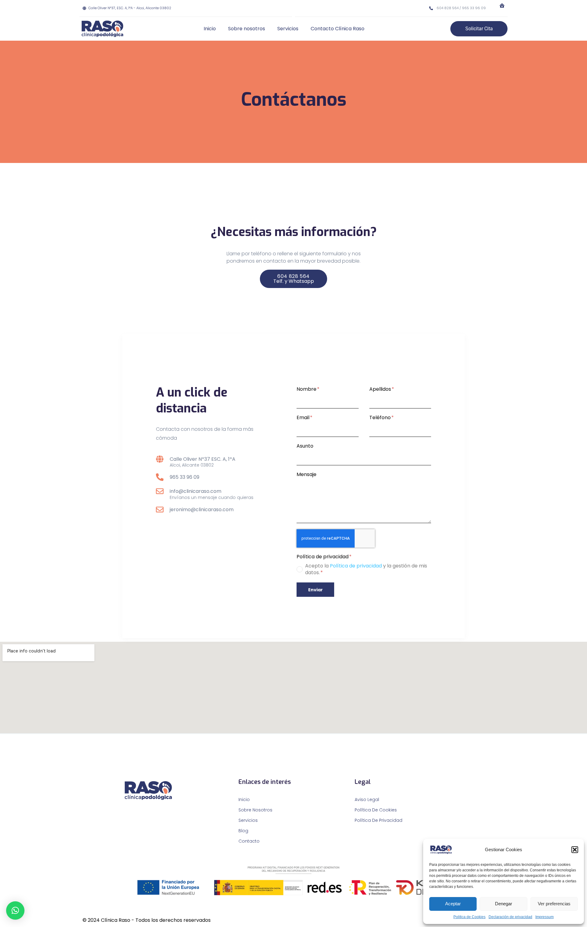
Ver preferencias (554, 903)
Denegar (503, 903)
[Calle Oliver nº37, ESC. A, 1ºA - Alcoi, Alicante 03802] (84, 8)
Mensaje (306, 474)
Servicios (287, 28)
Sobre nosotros (246, 28)
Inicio (210, 28)
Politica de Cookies (469, 917)
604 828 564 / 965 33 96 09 (461, 8)
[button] (575, 850)
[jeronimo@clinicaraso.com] (160, 509)
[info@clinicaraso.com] (160, 491)
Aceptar (453, 903)
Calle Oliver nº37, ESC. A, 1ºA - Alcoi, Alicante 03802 (129, 8)
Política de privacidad (323, 557)
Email (304, 418)
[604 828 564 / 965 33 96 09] (431, 8)
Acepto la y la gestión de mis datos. (366, 569)
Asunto (305, 446)
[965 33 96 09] (160, 477)
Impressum (544, 917)
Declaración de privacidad (510, 917)
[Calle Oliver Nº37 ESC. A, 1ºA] (160, 459)
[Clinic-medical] (502, 5)
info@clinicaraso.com (195, 491)
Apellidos (380, 389)
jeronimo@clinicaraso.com (202, 509)
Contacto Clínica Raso (337, 28)
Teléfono (380, 418)
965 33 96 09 (184, 477)
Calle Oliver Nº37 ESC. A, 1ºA (202, 459)
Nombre (307, 389)
